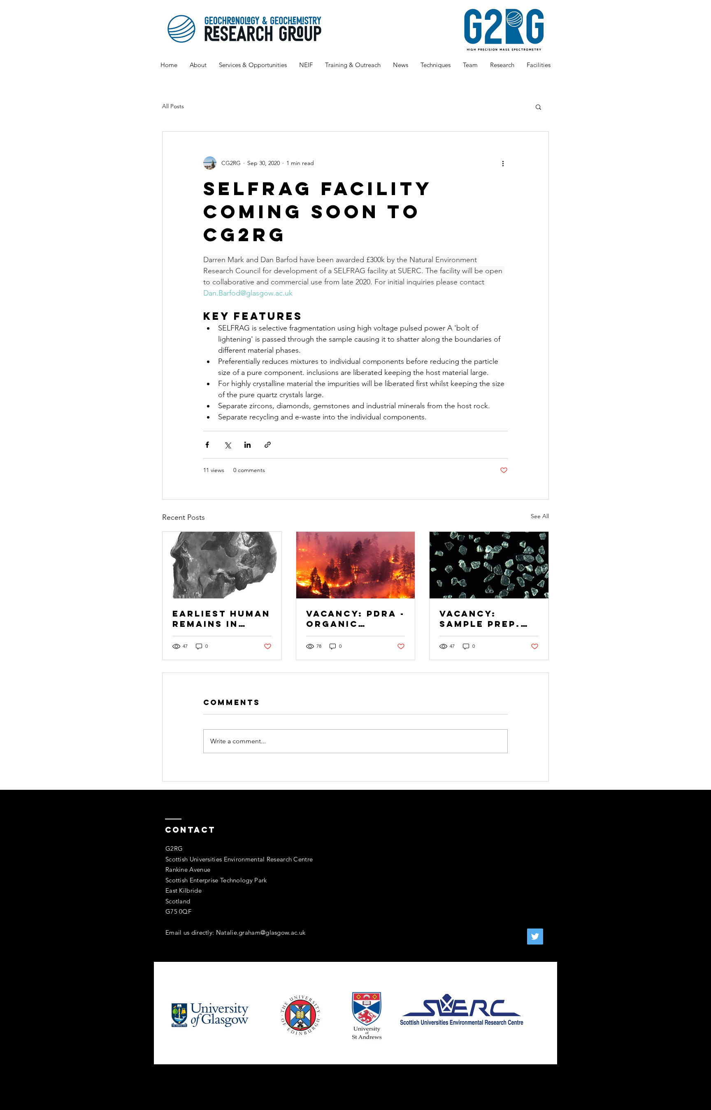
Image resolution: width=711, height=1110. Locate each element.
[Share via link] (268, 445)
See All (540, 516)
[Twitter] (535, 936)
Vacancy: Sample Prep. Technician (479, 618)
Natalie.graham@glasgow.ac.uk (260, 932)
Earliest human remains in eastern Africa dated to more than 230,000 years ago (221, 618)
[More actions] (503, 163)
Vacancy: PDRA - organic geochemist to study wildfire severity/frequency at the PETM (355, 618)
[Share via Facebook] (207, 445)
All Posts (173, 106)
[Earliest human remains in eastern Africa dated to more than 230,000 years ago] (222, 565)
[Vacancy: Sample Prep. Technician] (489, 565)
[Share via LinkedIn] (247, 445)
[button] (538, 106)
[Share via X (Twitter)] (227, 445)
